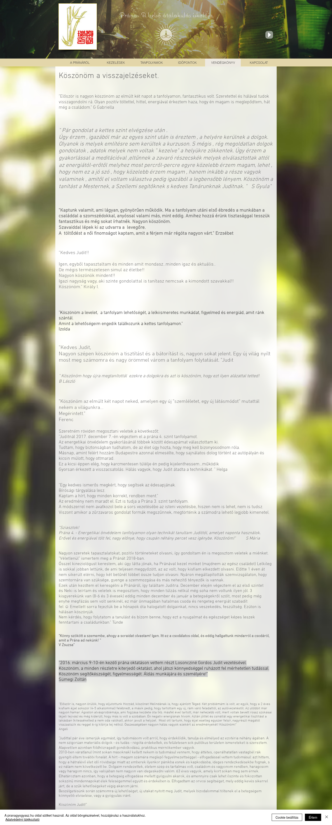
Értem (313, 817)
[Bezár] (326, 817)
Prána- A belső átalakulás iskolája (166, 15)
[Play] (269, 35)
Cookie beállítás (287, 817)
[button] (116, 62)
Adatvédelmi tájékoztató (22, 819)
